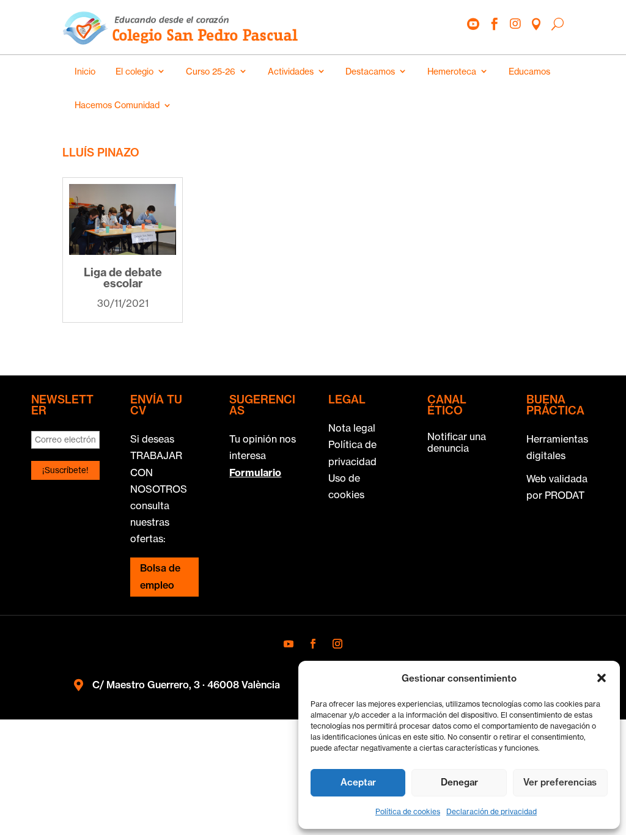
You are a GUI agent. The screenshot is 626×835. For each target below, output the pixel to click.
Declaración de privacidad (491, 811)
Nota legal (351, 428)
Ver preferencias (560, 782)
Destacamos (370, 71)
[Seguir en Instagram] (337, 643)
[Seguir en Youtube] (288, 643)
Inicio (85, 71)
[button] (601, 678)
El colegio (134, 71)
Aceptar (358, 782)
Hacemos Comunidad (117, 105)
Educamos (529, 71)
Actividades (291, 71)
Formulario (255, 472)
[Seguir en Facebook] (313, 643)
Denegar (459, 782)
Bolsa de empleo (160, 576)
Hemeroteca (451, 71)
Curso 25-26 (210, 71)
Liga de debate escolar (123, 277)
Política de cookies (407, 811)
